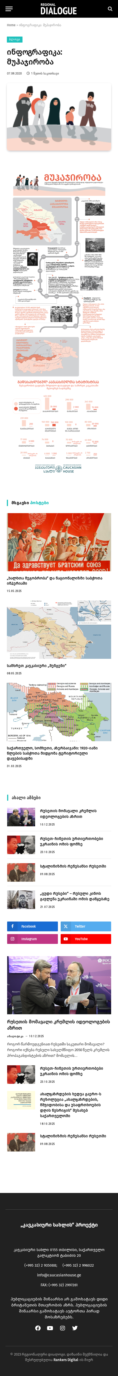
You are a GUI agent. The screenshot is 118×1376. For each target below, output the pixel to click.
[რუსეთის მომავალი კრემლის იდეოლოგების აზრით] (21, 817)
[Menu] (9, 9)
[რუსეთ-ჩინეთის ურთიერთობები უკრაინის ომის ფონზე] (21, 845)
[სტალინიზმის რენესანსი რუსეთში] (21, 872)
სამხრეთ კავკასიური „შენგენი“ (36, 665)
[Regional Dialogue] (59, 9)
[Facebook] (40, 1331)
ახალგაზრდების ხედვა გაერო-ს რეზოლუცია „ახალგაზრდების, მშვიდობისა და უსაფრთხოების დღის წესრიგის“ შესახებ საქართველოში (70, 1105)
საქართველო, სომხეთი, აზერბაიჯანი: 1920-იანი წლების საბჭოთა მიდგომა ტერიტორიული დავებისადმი (52, 753)
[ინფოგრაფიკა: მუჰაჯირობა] (59, 117)
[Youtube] (52, 1331)
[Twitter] (77, 1331)
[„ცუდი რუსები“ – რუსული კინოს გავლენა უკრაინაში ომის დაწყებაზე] (21, 899)
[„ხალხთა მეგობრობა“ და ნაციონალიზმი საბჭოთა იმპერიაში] (59, 542)
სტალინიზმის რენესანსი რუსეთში (73, 866)
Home (11, 25)
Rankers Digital (66, 1360)
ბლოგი (14, 39)
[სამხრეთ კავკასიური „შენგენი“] (59, 629)
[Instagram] (65, 1331)
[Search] (110, 9)
